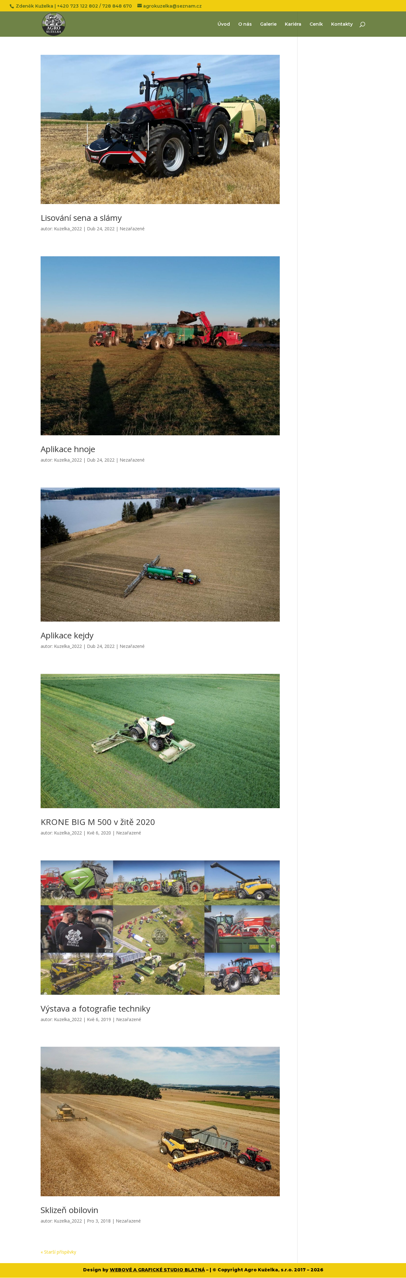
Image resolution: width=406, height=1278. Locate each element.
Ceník (316, 24)
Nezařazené (132, 229)
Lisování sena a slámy (81, 217)
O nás (245, 24)
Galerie (268, 24)
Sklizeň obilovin (69, 1210)
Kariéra (293, 24)
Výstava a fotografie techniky (95, 1008)
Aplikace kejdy (67, 635)
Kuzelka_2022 (68, 229)
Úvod (224, 24)
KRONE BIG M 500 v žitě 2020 (98, 822)
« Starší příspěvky (58, 1252)
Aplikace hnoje (68, 449)
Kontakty (342, 24)
